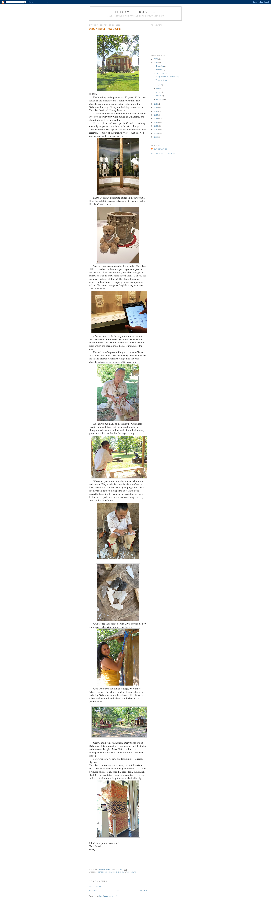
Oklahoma (120, 872)
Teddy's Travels (135, 11)
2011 (156, 126)
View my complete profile (163, 153)
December (160, 66)
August (159, 84)
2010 (156, 129)
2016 (156, 107)
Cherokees (102, 872)
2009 (156, 133)
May (158, 88)
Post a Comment (95, 886)
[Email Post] (125, 869)
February (159, 99)
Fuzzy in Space (161, 80)
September (160, 73)
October (159, 69)
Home (118, 890)
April (158, 92)
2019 (156, 62)
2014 (156, 115)
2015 (156, 111)
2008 (156, 137)
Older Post (143, 890)
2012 (156, 122)
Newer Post (93, 890)
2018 (156, 104)
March (159, 95)
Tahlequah (131, 872)
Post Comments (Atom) (108, 896)
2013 (156, 118)
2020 (156, 59)
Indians (111, 872)
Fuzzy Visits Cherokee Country (168, 76)
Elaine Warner (160, 149)
